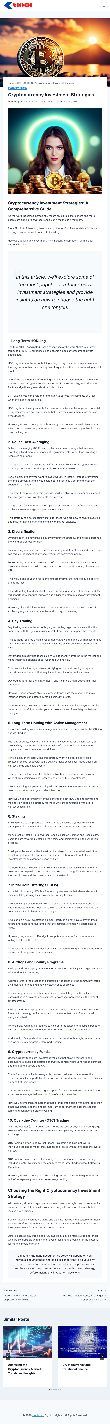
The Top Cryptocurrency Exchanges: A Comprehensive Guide (85, 1295)
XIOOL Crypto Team (42, 101)
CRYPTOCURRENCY (18, 88)
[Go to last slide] (8, 1356)
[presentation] (27, 1342)
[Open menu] (104, 5)
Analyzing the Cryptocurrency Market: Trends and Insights (25, 1369)
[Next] (102, 1356)
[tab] (49, 1389)
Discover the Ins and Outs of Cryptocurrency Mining (19, 1295)
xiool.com (37, 1415)
